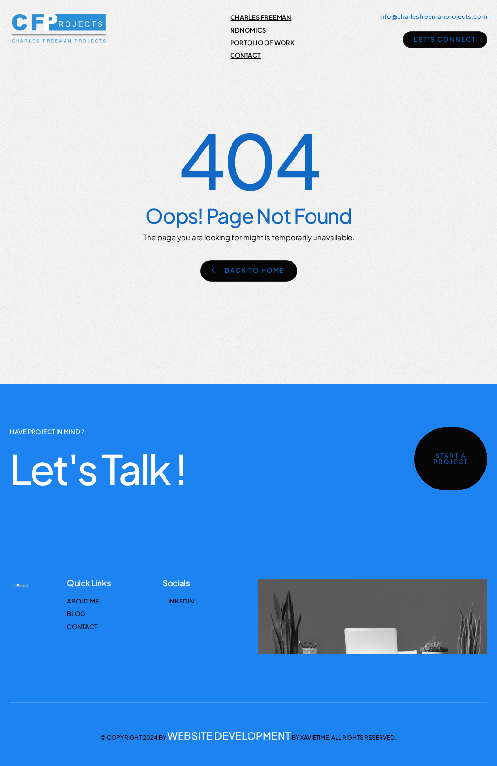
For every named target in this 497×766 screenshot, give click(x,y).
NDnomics (248, 30)
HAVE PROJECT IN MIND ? (47, 432)
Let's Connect (445, 39)
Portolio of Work (262, 43)
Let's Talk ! (98, 468)
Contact (245, 55)
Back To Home (254, 270)
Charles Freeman (260, 17)
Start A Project (450, 459)
